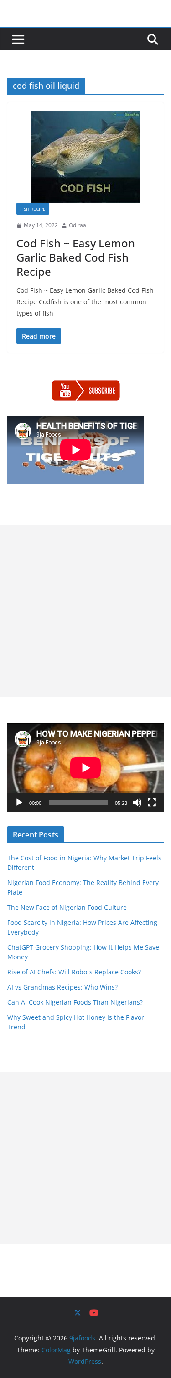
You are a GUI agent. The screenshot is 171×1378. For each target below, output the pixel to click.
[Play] (19, 802)
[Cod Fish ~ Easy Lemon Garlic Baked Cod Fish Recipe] (85, 157)
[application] (85, 767)
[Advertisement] (85, 611)
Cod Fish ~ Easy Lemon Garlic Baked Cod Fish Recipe (75, 257)
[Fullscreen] (151, 802)
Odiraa (77, 225)
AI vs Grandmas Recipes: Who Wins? (62, 987)
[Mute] (137, 802)
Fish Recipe (33, 209)
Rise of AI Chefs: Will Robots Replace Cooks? (74, 972)
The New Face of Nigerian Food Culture (67, 907)
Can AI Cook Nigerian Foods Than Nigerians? (75, 1002)
